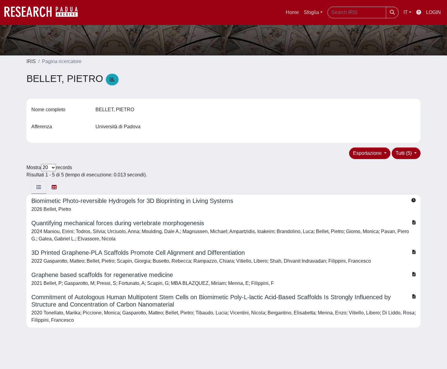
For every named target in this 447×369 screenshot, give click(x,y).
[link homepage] (44, 12)
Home (292, 12)
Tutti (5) (404, 153)
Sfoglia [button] (311, 12)
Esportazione (368, 153)
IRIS (31, 61)
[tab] (39, 187)
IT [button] (406, 12)
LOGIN (433, 12)
